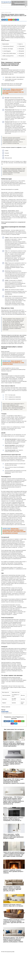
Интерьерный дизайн (7, 2)
